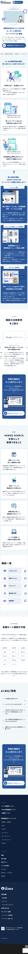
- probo (3, 825)
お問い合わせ (5, 908)
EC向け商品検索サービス (8, 809)
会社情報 (4, 894)
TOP (2, 54)
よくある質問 (5, 865)
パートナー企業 (6, 911)
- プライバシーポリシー (7, 904)
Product (3, 802)
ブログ (3, 876)
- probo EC (3, 829)
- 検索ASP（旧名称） (6, 822)
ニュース (3, 869)
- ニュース (4, 901)
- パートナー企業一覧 (7, 918)
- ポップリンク (4, 832)
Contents (4, 851)
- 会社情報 (4, 898)
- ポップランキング (6, 839)
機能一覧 (17, 54)
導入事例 (3, 859)
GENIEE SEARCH (9, 54)
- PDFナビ (3, 843)
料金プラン (4, 862)
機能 (2, 855)
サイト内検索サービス (7, 806)
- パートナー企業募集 (7, 915)
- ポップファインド (6, 836)
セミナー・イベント (6, 872)
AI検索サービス (5, 813)
